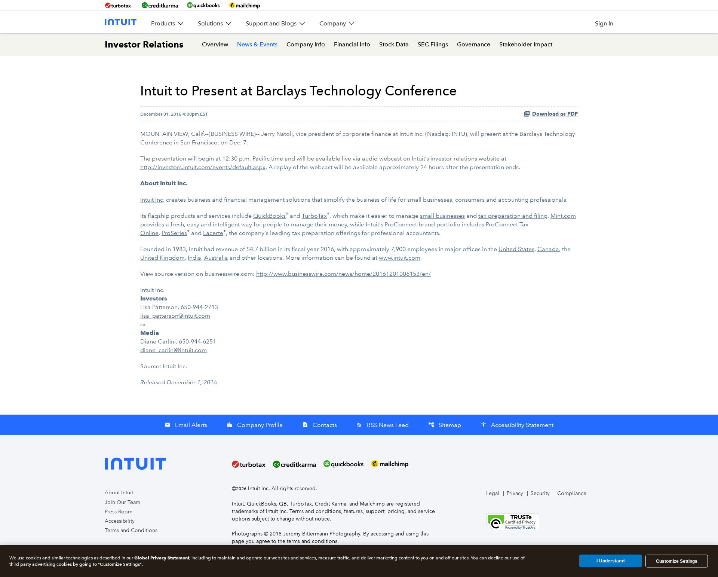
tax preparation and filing (512, 215)
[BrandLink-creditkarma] (160, 5)
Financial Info (352, 44)
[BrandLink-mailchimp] (244, 5)
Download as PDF (555, 114)
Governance (473, 44)
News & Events (257, 44)
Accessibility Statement (517, 424)
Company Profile (255, 424)
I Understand (610, 561)
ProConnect (401, 224)
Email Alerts (186, 424)
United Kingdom (162, 257)
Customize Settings (676, 561)
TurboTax (314, 215)
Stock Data (394, 44)
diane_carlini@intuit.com (173, 350)
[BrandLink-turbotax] (119, 5)
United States (516, 249)
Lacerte (213, 232)
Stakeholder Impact (525, 44)
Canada (548, 249)
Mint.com (563, 215)
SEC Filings (433, 44)
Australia (216, 257)
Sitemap (444, 424)
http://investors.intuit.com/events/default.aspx (203, 167)
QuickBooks (269, 215)
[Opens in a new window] (512, 521)
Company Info (305, 44)
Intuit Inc (151, 199)
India (194, 257)
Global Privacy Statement (161, 558)
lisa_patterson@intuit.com (175, 315)
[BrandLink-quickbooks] (203, 5)
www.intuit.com (399, 257)
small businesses (442, 215)
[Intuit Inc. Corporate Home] (120, 22)
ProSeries (174, 232)
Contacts (319, 424)
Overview (215, 44)
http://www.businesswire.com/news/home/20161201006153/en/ (343, 273)
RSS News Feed (382, 424)
